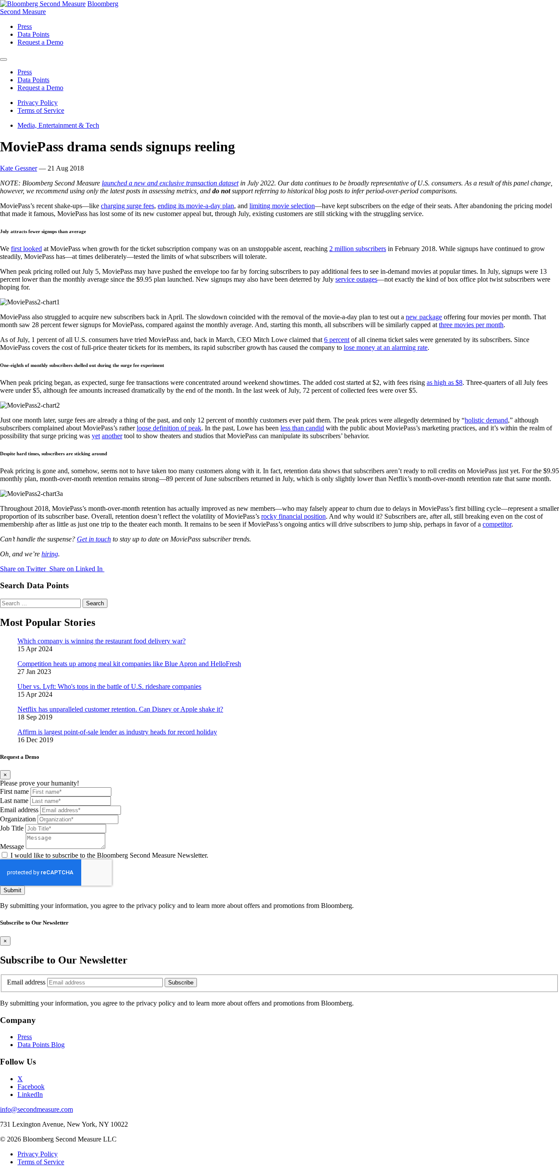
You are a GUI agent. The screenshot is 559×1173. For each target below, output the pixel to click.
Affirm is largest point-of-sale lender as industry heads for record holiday (117, 732)
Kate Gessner (18, 168)
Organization (18, 819)
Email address (19, 809)
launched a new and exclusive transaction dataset (170, 183)
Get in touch (94, 539)
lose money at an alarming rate (386, 347)
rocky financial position (293, 516)
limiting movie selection (282, 205)
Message (12, 846)
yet (96, 436)
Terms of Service (40, 110)
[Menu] (3, 59)
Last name (14, 800)
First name (14, 791)
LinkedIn (30, 1094)
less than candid (302, 428)
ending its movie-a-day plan (196, 205)
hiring (49, 554)
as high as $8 (444, 382)
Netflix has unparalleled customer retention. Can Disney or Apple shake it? (120, 709)
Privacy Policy (37, 102)
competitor (497, 524)
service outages (356, 279)
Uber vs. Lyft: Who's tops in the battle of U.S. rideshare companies (109, 686)
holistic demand (486, 420)
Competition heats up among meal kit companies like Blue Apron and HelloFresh (129, 663)
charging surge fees (127, 205)
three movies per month (471, 324)
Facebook (31, 1086)
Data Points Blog (41, 1044)
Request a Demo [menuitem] (40, 42)
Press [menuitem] (24, 26)
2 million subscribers (357, 248)
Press (24, 1036)
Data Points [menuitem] (33, 34)
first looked (26, 248)
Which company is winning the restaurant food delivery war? (101, 641)
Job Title (12, 828)
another (112, 436)
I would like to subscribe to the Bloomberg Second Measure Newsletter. (109, 855)
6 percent (336, 339)
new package (424, 317)
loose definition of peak (169, 428)
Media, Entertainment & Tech (58, 125)
